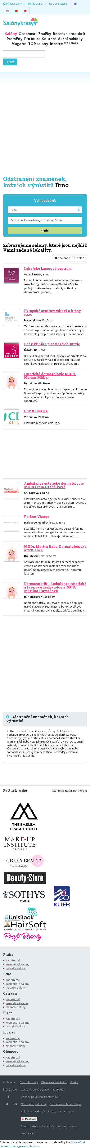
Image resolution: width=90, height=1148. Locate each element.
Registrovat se (58, 3)
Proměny (14, 38)
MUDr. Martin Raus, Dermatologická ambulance (55, 548)
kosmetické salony (17, 964)
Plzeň (8, 1013)
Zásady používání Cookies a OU (41, 1097)
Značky (44, 33)
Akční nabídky (70, 38)
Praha (8, 954)
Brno (7, 974)
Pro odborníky (29, 1082)
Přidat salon (13, 3)
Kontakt (69, 1111)
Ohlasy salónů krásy (54, 1082)
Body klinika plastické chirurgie (52, 344)
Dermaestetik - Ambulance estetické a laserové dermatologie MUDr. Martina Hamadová (55, 587)
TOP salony (38, 43)
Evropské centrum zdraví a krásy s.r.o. (52, 312)
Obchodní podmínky (33, 1104)
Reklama (26, 1111)
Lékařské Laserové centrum (48, 268)
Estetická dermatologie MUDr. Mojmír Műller (50, 376)
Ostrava (10, 993)
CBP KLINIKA (36, 411)
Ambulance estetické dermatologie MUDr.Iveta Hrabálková (54, 485)
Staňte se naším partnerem (69, 791)
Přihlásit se (35, 3)
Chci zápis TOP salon (70, 258)
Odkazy (40, 1111)
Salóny (11, 33)
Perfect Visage (36, 517)
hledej (45, 230)
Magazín (19, 43)
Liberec (9, 1032)
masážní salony (16, 968)
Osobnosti (28, 33)
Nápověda (58, 1089)
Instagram (54, 1111)
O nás (74, 1082)
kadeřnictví (13, 960)
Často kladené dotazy (35, 1089)
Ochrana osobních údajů (65, 1104)
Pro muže (32, 38)
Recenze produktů (69, 33)
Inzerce (64, 43)
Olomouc (10, 1051)
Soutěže (49, 38)
